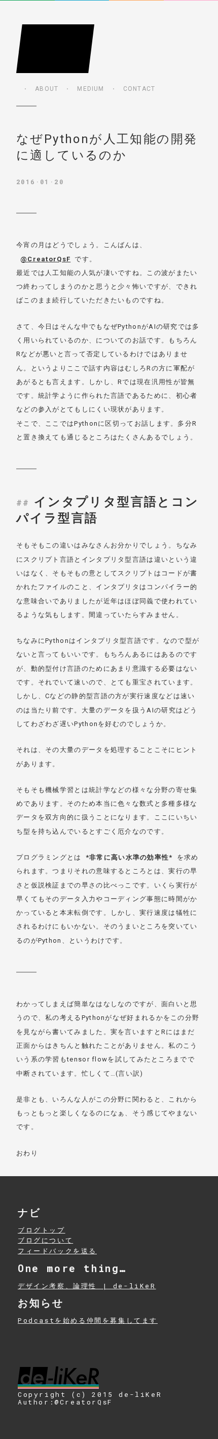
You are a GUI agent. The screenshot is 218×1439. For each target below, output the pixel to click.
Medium (90, 88)
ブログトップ (41, 1230)
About (46, 88)
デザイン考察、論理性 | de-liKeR (87, 1285)
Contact (139, 88)
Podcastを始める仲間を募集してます (88, 1320)
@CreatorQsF (45, 259)
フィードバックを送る (57, 1250)
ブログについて (45, 1240)
